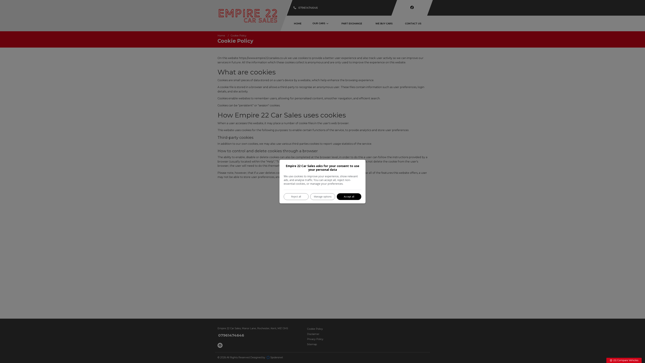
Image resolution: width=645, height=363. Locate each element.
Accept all (349, 196)
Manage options (323, 196)
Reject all (296, 196)
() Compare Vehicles (625, 360)
